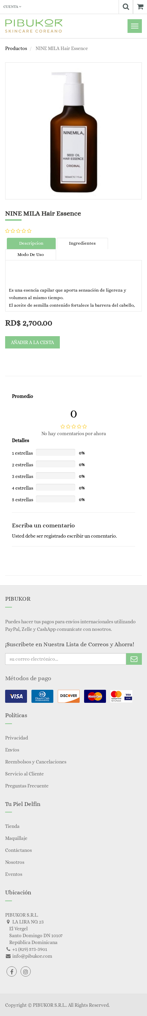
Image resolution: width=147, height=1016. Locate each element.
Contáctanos (18, 850)
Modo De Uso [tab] (30, 254)
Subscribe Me (134, 659)
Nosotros (14, 862)
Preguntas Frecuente (27, 785)
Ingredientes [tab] (82, 243)
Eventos (13, 874)
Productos (16, 48)
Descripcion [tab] (31, 243)
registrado (55, 536)
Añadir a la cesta (32, 342)
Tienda (12, 826)
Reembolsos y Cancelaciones (35, 761)
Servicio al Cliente (24, 773)
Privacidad (16, 737)
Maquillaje (16, 838)
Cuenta (11, 6)
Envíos (12, 749)
